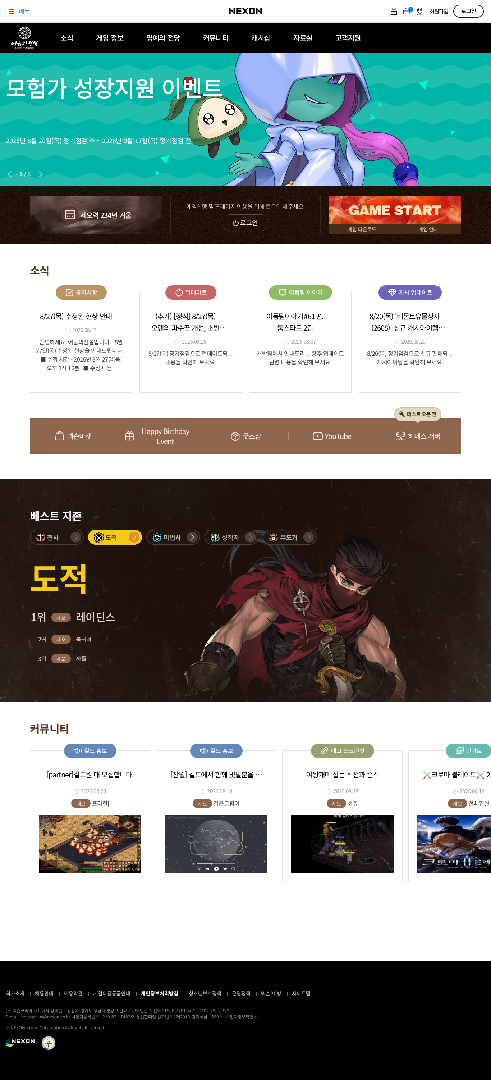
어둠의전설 (24, 38)
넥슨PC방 (271, 993)
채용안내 (44, 993)
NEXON (20, 1042)
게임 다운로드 (362, 229)
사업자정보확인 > (241, 1016)
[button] (57, 537)
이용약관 (73, 993)
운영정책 (241, 993)
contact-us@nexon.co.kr (46, 1016)
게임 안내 (428, 229)
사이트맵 (301, 993)
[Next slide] (41, 174)
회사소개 (15, 993)
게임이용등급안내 (111, 993)
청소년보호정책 (205, 993)
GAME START (395, 210)
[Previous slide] (9, 174)
